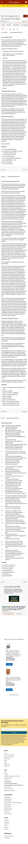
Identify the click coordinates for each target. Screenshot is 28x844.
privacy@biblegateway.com (7, 744)
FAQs (5, 772)
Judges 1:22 (5, 396)
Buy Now (9, 664)
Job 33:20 (5, 570)
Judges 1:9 (5, 387)
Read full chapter (5, 143)
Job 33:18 (5, 568)
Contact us (7, 779)
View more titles (14, 695)
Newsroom (7, 764)
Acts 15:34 (5, 160)
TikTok (5, 825)
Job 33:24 (5, 572)
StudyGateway (7, 799)
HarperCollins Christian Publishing (12, 802)
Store (5, 760)
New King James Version (10, 586)
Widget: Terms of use (9, 790)
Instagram (6, 822)
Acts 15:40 (5, 163)
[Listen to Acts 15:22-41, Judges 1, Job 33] (17, 29)
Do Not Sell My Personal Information (13, 785)
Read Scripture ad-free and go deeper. (14, 5)
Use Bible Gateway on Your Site (12, 776)
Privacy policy (7, 781)
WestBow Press (8, 810)
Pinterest (6, 824)
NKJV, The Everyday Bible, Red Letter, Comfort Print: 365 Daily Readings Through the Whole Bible (13, 679)
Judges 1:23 (5, 398)
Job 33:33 (5, 575)
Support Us (7, 766)
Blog (5, 762)
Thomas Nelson (8, 808)
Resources (9, 25)
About (5, 753)
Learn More (18, 613)
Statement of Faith (8, 756)
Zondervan (7, 811)
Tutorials (6, 774)
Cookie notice (7, 787)
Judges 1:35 (5, 403)
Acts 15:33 (5, 158)
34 (15, 160)
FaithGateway (7, 797)
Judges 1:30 (5, 401)
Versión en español (9, 836)
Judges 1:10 (5, 391)
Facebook (6, 820)
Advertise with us (8, 778)
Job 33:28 (5, 574)
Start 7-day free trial (8, 613)
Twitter (6, 827)
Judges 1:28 (5, 399)
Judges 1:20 (5, 394)
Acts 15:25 (5, 154)
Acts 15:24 (5, 151)
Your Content (24, 25)
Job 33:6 (5, 565)
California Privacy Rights (10, 783)
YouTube (6, 829)
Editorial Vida (7, 806)
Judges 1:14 (5, 392)
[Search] (25, 16)
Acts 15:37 (5, 161)
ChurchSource (7, 801)
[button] (26, 2)
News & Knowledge (9, 755)
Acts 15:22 (5, 149)
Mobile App (7, 758)
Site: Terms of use (8, 788)
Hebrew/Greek (16, 25)
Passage (3, 25)
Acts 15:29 (5, 156)
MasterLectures (8, 813)
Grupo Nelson (7, 804)
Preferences (7, 837)
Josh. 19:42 (16, 403)
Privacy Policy (9, 743)
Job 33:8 (5, 567)
